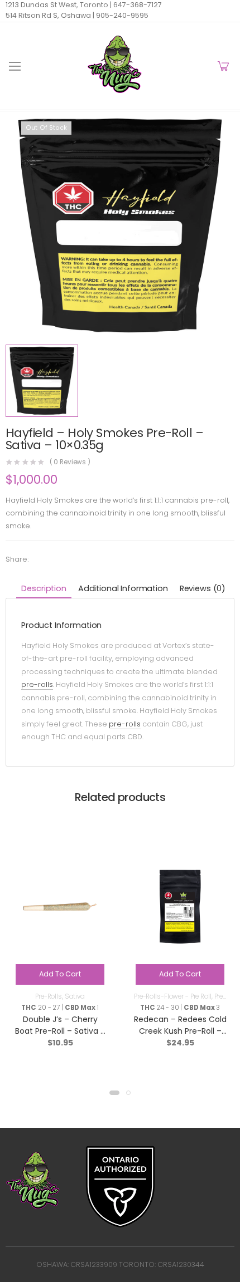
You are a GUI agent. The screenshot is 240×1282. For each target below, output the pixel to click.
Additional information (123, 588)
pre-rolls (37, 684)
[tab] (43, 589)
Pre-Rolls (48, 996)
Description (43, 588)
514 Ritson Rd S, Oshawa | (50, 15)
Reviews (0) (202, 588)
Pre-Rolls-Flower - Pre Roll (173, 996)
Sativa (75, 996)
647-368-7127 (137, 4)
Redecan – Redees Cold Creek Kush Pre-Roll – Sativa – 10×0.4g (180, 1031)
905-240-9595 (121, 15)
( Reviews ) (70, 462)
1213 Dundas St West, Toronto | (59, 4)
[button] (114, 1093)
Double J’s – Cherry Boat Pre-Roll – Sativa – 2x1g (60, 1031)
